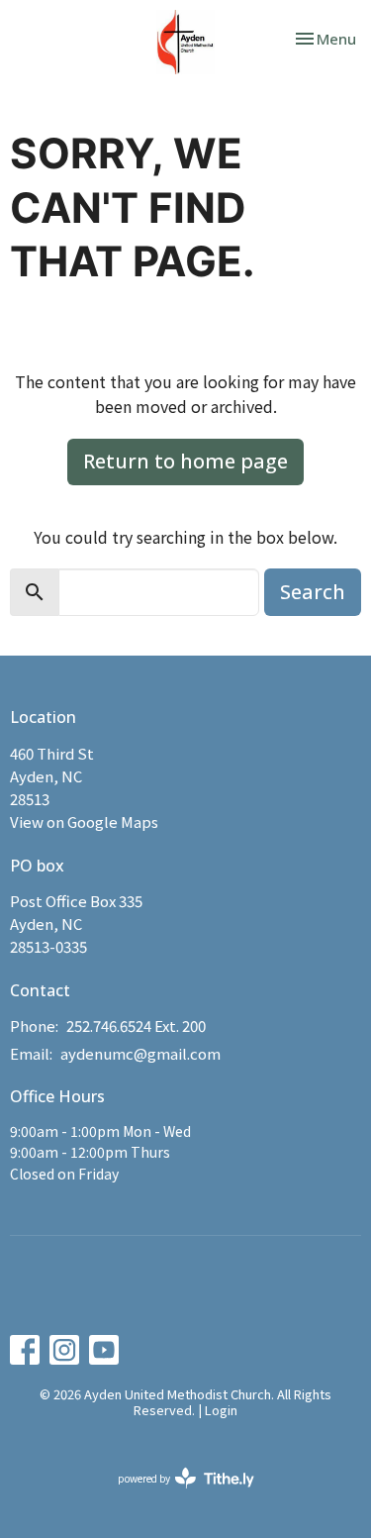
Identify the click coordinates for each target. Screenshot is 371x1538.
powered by (175, 1494)
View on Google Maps (84, 821)
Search (312, 591)
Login (221, 1409)
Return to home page (185, 461)
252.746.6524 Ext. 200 (136, 1025)
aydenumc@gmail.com (140, 1053)
